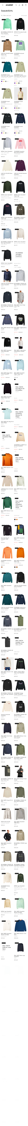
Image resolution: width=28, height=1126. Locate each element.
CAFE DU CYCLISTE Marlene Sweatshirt (20, 174)
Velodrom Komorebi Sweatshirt (5, 715)
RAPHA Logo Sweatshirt (19, 885)
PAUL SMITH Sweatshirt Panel (19, 538)
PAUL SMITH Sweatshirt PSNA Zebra (19, 822)
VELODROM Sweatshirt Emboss (6, 561)
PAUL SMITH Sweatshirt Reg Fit (7, 436)
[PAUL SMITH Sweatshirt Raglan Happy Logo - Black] (15, 380)
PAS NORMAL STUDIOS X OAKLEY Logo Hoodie (19, 218)
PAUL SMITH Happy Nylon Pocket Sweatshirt (6, 373)
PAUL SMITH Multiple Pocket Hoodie (7, 328)
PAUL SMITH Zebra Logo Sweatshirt (19, 956)
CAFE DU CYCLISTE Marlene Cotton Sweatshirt (7, 284)
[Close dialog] (25, 1103)
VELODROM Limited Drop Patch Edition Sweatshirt (19, 608)
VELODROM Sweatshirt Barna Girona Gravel (19, 152)
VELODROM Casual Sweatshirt (5, 102)
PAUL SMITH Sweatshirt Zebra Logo (19, 561)
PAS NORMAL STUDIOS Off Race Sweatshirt (7, 32)
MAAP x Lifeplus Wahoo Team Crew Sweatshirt (19, 672)
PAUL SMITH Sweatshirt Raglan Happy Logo (19, 373)
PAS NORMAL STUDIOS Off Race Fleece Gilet (7, 1068)
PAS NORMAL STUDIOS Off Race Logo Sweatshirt (7, 242)
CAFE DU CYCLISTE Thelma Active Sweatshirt (20, 586)
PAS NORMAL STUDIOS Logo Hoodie (7, 629)
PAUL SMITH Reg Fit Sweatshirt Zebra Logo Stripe (19, 504)
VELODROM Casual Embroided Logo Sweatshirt (7, 75)
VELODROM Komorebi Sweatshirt (19, 54)
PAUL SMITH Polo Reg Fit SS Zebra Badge (7, 422)
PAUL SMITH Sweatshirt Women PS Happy (19, 414)
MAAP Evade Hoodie (5, 821)
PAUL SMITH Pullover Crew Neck (7, 468)
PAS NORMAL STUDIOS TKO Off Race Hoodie (20, 715)
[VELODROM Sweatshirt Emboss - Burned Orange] (2, 567)
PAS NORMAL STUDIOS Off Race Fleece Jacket (20, 758)
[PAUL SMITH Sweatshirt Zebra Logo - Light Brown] (17, 520)
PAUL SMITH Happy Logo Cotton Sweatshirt (19, 977)
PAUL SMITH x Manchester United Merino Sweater (20, 351)
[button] (2, 5)
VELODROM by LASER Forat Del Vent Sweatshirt (20, 445)
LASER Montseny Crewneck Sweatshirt (7, 489)
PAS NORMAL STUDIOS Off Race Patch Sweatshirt (7, 758)
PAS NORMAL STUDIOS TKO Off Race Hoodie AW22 (20, 1047)
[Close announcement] (26, 1)
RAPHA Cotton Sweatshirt (6, 151)
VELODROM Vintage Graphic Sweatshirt (18, 694)
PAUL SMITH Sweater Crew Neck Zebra (7, 672)
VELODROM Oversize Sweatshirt (19, 999)
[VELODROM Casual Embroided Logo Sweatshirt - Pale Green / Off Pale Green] (6, 81)
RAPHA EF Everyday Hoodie (20, 32)
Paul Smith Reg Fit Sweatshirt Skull (5, 538)
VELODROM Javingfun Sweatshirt (19, 254)
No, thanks (7, 1122)
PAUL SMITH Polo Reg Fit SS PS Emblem (20, 388)
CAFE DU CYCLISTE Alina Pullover (6, 174)
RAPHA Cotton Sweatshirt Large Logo (19, 195)
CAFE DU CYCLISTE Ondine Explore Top (7, 54)
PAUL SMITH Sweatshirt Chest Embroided (6, 351)
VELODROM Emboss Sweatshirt (5, 886)
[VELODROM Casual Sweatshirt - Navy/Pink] (2, 81)
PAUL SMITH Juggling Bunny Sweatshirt (20, 328)
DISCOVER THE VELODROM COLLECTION (14, 1)
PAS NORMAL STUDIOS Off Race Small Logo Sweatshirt (20, 284)
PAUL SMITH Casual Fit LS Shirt (7, 801)
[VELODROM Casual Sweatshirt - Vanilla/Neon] (4, 81)
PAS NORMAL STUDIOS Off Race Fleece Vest (20, 629)
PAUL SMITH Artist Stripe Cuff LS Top (19, 305)
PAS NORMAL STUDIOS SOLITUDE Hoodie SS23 (19, 865)
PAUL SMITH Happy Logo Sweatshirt (6, 999)
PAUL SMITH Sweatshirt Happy (6, 586)
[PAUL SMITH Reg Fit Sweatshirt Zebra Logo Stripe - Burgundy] (15, 520)
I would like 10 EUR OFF (7, 1118)
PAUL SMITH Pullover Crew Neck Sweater (20, 736)
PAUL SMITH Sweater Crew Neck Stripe (20, 642)
